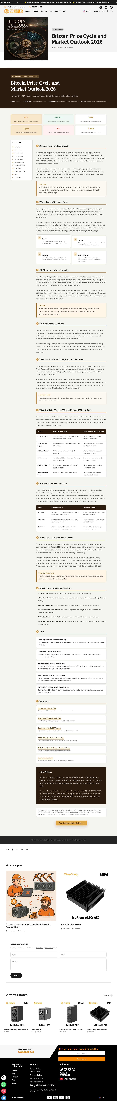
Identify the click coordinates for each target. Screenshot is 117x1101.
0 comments (70, 47)
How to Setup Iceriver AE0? (71, 924)
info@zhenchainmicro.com (16, 7)
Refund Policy (35, 1072)
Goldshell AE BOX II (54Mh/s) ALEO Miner (16, 1029)
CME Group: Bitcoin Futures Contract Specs (54, 748)
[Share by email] (27, 849)
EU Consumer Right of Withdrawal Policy (43, 1091)
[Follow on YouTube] (106, 7)
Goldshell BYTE (36, 1029)
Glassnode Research (45, 758)
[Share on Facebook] (12, 849)
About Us (36, 11)
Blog (50, 11)
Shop (27, 11)
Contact (44, 11)
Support (57, 11)
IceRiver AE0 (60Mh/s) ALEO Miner (97, 1029)
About (14, 1083)
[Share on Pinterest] (22, 849)
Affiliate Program (36, 1081)
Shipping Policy (36, 1075)
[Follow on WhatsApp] (111, 7)
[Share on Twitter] (17, 849)
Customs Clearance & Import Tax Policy (42, 1086)
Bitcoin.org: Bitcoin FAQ (47, 708)
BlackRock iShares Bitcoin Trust (49, 718)
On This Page (16, 142)
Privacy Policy (39, 948)
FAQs (13, 1080)
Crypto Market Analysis (58, 29)
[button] (3, 1098)
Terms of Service (49, 948)
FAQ (64, 11)
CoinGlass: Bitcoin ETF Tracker (49, 728)
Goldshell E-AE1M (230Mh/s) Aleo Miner (71, 1029)
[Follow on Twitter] (100, 7)
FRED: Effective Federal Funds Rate (51, 738)
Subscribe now (82, 1059)
